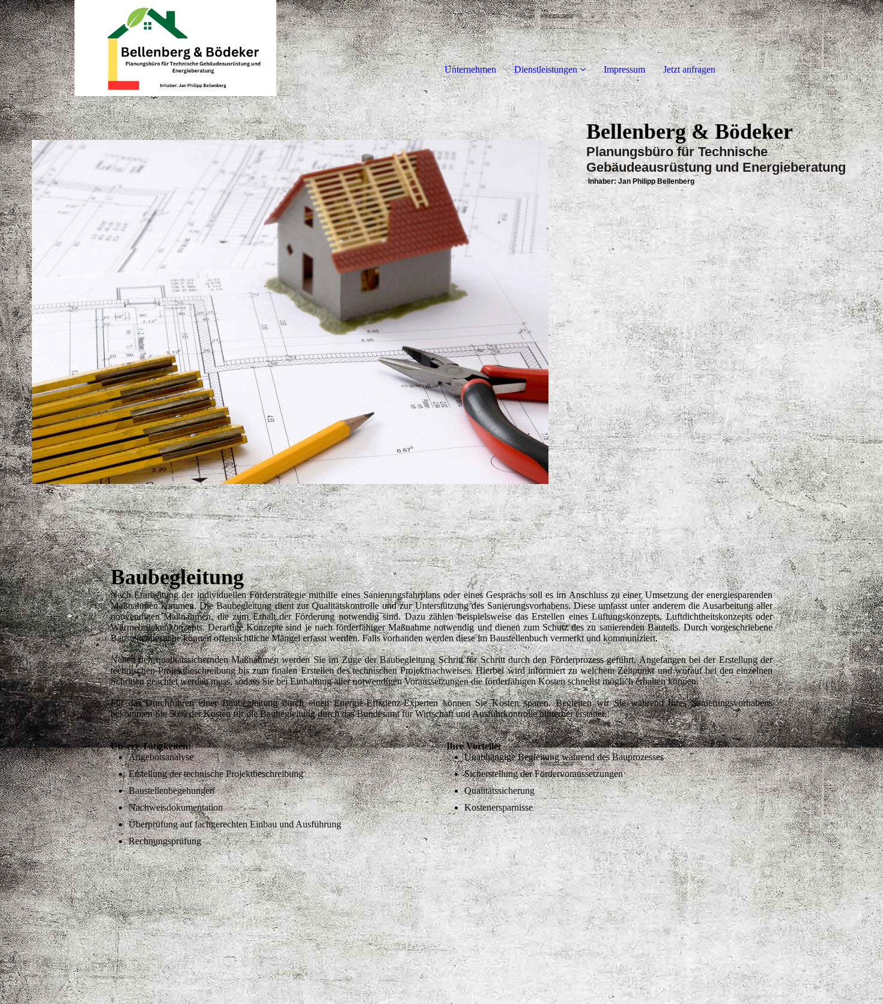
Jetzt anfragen (689, 69)
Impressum (624, 69)
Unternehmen (470, 69)
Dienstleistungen (545, 69)
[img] (138, 48)
